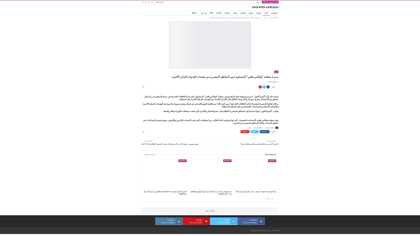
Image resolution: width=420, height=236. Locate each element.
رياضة (235, 13)
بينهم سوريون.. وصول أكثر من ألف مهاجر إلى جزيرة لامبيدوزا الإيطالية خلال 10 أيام (170, 144)
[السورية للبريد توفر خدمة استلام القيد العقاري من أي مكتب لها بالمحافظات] (165, 174)
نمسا (249, 127)
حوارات (258, 13)
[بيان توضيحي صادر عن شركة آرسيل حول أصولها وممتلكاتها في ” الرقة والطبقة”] (210, 174)
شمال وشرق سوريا (269, 127)
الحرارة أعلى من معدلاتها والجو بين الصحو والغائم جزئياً (259, 144)
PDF (211, 13)
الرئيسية (274, 13)
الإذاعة (218, 13)
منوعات (227, 13)
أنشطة (243, 13)
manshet (272, 160)
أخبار (266, 13)
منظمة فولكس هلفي (257, 127)
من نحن (204, 13)
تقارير (251, 13)
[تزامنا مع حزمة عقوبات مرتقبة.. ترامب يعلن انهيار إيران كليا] (254, 174)
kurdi (258, 2)
